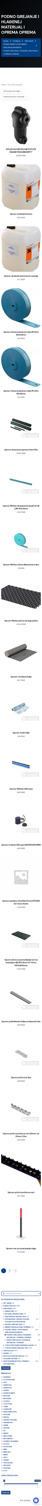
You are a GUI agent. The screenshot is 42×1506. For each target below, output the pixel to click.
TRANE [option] (6, 1460)
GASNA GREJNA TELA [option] (14, 1324)
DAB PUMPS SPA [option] (10, 1412)
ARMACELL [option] (7, 1385)
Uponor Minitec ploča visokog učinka (21, 620)
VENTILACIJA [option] (10, 1350)
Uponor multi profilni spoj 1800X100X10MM (21, 845)
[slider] (4, 1484)
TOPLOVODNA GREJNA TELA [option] (18, 1348)
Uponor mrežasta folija (21, 676)
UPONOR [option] (7, 1465)
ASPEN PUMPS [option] (9, 1393)
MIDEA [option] (5, 1433)
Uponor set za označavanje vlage (21, 1248)
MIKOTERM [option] (7, 1436)
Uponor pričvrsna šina (21, 1077)
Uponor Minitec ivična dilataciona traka (21, 564)
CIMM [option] (5, 1406)
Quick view (23, 144)
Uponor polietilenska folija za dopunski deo (20, 1021)
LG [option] (4, 1430)
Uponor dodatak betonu (21, 214)
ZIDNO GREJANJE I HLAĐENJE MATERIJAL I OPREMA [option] (23, 1341)
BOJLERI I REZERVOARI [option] (15, 1314)
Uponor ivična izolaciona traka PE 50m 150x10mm (21, 333)
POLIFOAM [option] (7, 1446)
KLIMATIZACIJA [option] (11, 1306)
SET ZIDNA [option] (8, 1303)
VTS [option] (5, 1471)
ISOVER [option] (6, 1428)
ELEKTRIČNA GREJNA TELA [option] (16, 1316)
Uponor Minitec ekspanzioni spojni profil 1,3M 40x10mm (21, 507)
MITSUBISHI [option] (8, 1438)
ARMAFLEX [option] (7, 1388)
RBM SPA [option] (7, 1452)
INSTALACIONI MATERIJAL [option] (15, 1356)
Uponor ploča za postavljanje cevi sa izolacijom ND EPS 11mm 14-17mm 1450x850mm (21, 962)
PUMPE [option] (7, 1353)
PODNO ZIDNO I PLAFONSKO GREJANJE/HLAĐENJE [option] (21, 1331)
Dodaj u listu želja (19, 144)
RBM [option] (5, 1449)
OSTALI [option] (6, 1444)
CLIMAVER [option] (7, 1409)
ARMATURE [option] (10, 1311)
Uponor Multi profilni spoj (20, 789)
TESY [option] (5, 1457)
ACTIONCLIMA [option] (9, 1380)
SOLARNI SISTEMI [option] (11, 1358)
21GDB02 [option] (7, 1377)
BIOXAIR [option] (6, 1396)
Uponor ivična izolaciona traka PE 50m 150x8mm (21, 392)
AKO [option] (5, 1382)
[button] (21, 1299)
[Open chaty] (36, 1500)
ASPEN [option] (6, 1390)
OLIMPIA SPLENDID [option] (10, 1441)
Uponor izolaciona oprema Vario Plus (21, 449)
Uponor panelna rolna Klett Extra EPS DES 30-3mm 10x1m (21, 902)
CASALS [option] (6, 1401)
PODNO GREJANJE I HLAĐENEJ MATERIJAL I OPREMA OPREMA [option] (23, 1336)
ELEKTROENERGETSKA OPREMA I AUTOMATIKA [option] (20, 1362)
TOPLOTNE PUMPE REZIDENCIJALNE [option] (20, 1345)
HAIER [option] (5, 1425)
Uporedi (14, 144)
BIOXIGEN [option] (7, 1398)
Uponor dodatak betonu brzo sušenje (21, 276)
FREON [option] (6, 1417)
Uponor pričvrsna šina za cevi (21, 1192)
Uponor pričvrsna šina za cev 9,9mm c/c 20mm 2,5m (21, 1135)
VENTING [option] (7, 1468)
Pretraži (5, 1368)
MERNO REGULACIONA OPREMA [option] (19, 1327)
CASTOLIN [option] (7, 1404)
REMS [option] (5, 1455)
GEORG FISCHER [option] (10, 1420)
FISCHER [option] (6, 1414)
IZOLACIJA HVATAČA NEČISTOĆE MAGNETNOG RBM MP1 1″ (21, 150)
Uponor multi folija (21, 732)
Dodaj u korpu (27, 144)
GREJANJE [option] (9, 1308)
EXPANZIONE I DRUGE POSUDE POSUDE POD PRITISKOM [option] (21, 1320)
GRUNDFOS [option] (8, 1422)
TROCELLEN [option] (8, 1463)
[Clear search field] (39, 1293)
